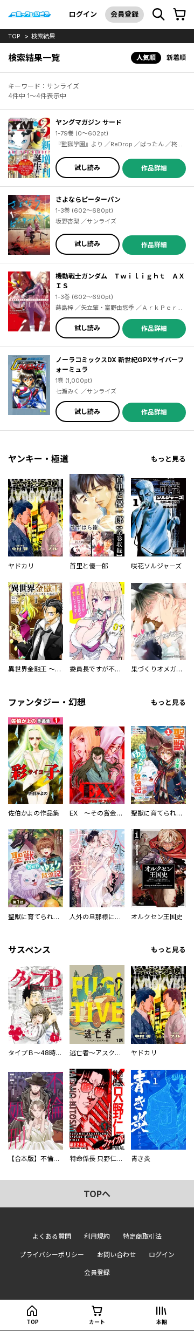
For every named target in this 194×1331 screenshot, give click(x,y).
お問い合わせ (116, 1255)
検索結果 (43, 36)
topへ (97, 1194)
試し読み (87, 168)
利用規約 (97, 1236)
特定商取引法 (142, 1236)
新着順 (176, 57)
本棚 (161, 1322)
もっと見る (168, 459)
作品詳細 (154, 168)
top (14, 36)
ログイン (83, 14)
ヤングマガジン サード (89, 122)
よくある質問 (51, 1236)
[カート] (179, 14)
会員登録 (124, 14)
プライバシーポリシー (51, 1255)
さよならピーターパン (88, 199)
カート (97, 1322)
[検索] (158, 14)
